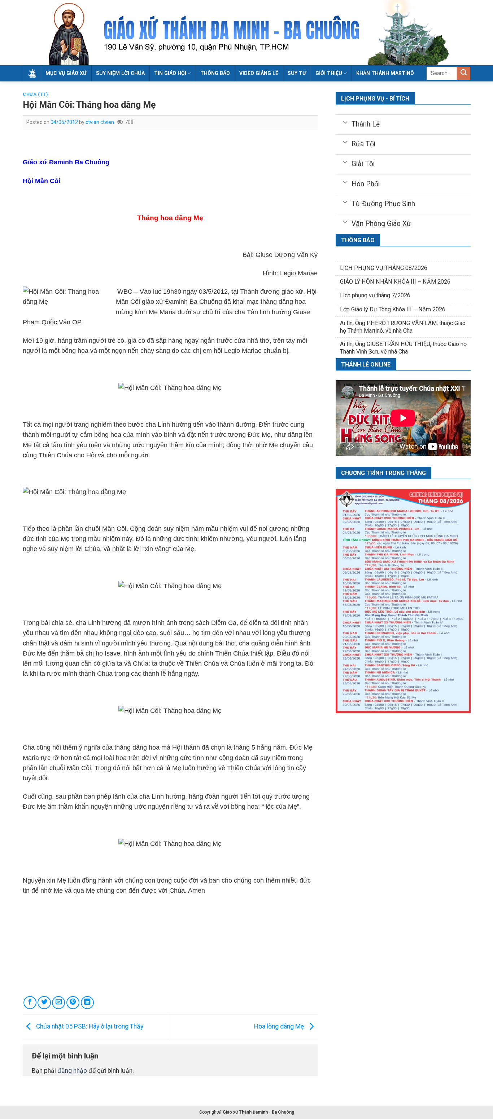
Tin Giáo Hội (170, 73)
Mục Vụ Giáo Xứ (66, 73)
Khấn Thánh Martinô (385, 73)
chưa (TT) (35, 94)
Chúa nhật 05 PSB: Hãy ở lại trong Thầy (89, 1026)
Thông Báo (215, 73)
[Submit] (463, 73)
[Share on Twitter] (44, 1002)
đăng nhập (72, 1070)
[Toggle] (345, 122)
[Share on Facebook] (29, 1002)
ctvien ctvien (100, 122)
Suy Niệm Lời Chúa (120, 73)
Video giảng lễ (258, 73)
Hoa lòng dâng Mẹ (279, 1026)
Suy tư (297, 73)
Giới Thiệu (328, 73)
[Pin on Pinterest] (72, 1002)
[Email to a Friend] (58, 1002)
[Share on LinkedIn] (87, 1002)
